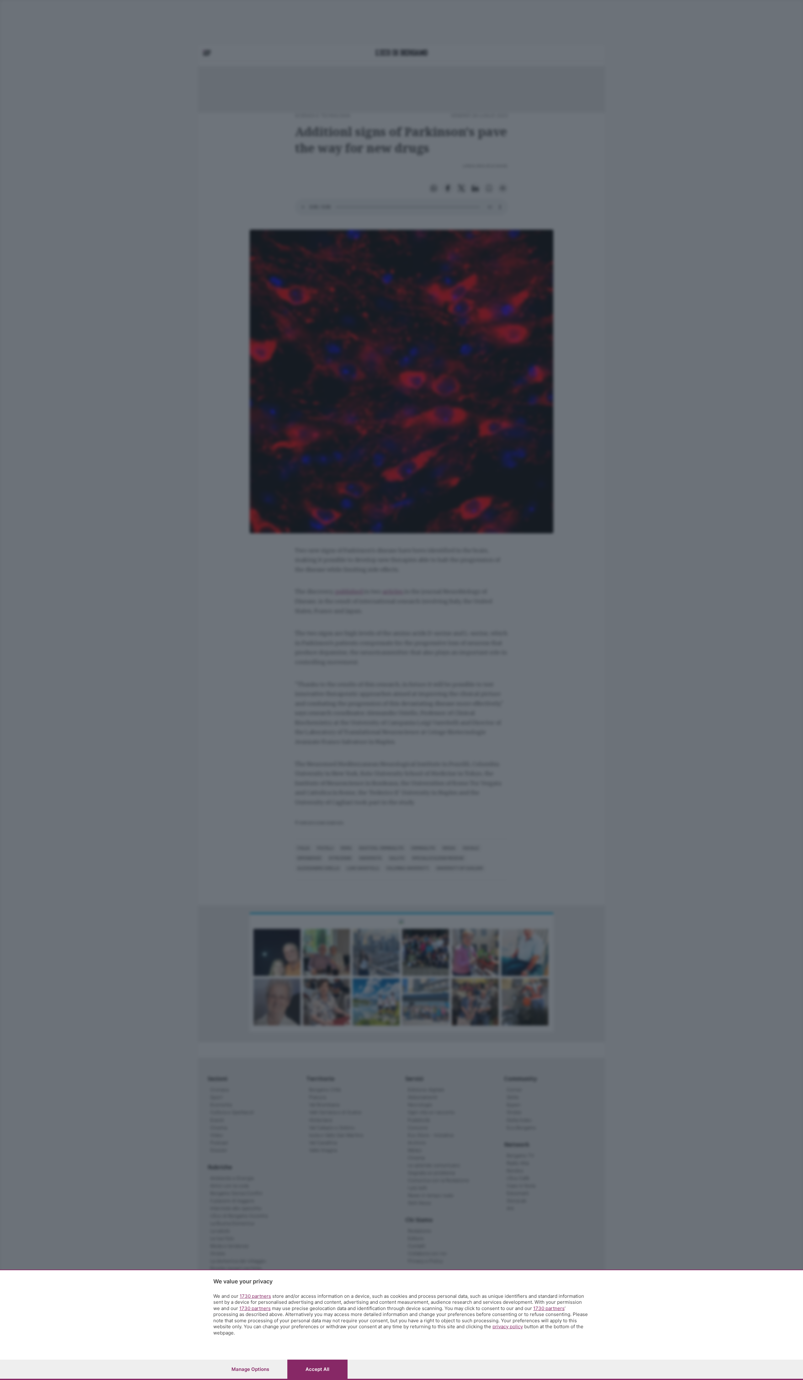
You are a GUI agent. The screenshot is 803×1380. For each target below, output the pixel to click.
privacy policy (507, 1326)
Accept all (317, 1369)
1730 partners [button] (255, 1296)
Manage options (250, 1369)
